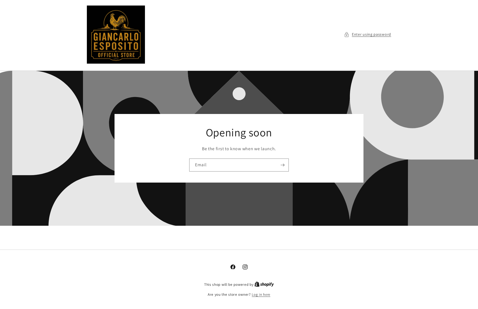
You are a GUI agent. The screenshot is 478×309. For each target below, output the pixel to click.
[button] (367, 34)
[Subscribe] (282, 165)
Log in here (261, 294)
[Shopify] (264, 284)
